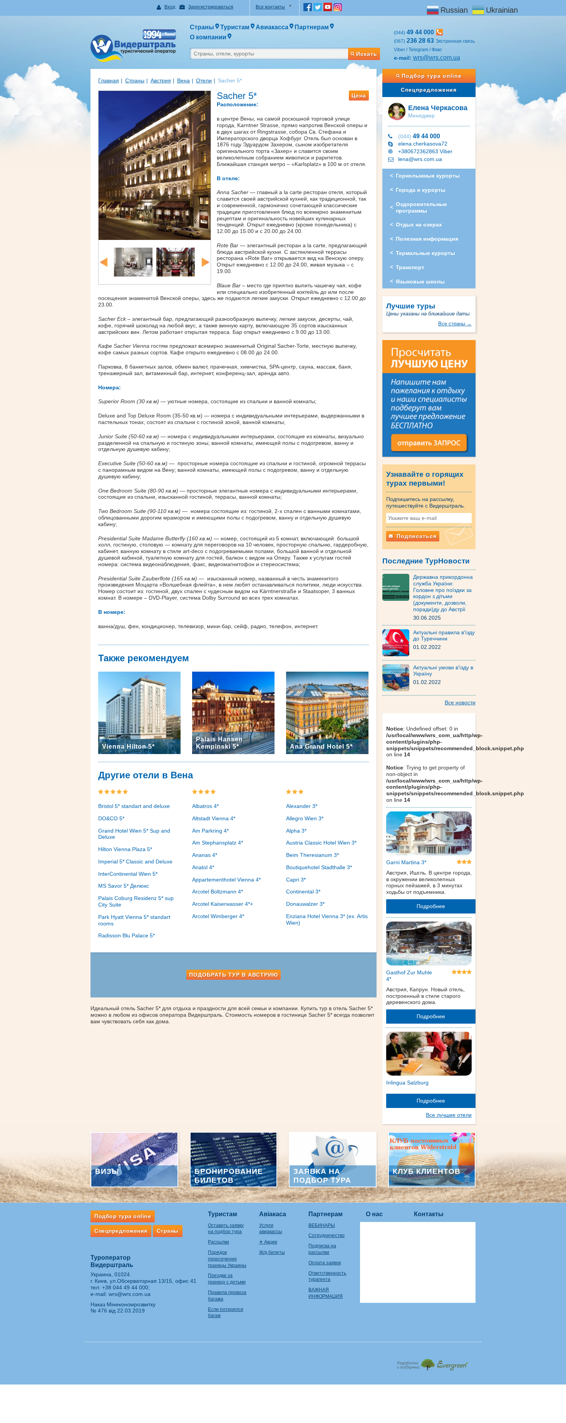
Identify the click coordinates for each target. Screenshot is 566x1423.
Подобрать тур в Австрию (233, 975)
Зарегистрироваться (210, 7)
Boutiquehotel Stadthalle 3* (319, 867)
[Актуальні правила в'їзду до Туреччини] (397, 642)
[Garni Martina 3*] (429, 835)
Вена (183, 80)
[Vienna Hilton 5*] (139, 712)
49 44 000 (419, 136)
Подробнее (431, 906)
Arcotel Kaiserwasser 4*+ (222, 904)
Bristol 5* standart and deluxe (134, 806)
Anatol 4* (203, 867)
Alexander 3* (301, 806)
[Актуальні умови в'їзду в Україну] (397, 677)
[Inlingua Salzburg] (429, 1055)
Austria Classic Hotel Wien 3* (321, 843)
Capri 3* (296, 880)
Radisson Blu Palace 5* (126, 935)
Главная (108, 80)
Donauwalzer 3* (305, 904)
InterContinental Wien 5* (127, 874)
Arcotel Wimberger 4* (218, 916)
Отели (204, 80)
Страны (134, 80)
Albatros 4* (205, 806)
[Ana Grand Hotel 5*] (327, 712)
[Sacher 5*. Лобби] (133, 261)
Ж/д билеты (272, 1252)
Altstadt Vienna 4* (213, 818)
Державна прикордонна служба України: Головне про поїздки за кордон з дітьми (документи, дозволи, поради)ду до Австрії (443, 593)
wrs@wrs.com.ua (436, 57)
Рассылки (218, 1242)
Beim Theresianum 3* (312, 855)
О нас (374, 1214)
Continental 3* (303, 891)
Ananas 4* (204, 855)
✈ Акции (268, 1242)
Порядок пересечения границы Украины (227, 1259)
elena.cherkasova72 (422, 144)
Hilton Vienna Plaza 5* (125, 849)
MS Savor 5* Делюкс (123, 886)
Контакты (429, 1214)
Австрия (161, 80)
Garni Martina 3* (406, 862)
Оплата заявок (324, 1262)
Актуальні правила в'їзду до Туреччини (444, 635)
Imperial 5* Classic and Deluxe (135, 861)
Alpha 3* (296, 831)
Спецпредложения (429, 90)
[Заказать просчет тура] (429, 402)
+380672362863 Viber (425, 151)
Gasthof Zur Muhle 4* (409, 975)
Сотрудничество (326, 1235)
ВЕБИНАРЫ (321, 1225)
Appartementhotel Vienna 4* (226, 880)
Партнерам (325, 1214)
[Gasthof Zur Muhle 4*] (429, 945)
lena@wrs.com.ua (420, 159)
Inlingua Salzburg (407, 1082)
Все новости (460, 702)
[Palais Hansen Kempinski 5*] (233, 712)
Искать (366, 54)
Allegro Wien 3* (304, 818)
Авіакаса (272, 1214)
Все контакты (270, 7)
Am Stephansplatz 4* (217, 843)
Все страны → (455, 324)
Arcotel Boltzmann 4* (217, 891)
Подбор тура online (432, 76)
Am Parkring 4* (210, 831)
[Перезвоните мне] (439, 32)
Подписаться (416, 536)
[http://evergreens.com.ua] (432, 1362)
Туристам (222, 1214)
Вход (169, 7)
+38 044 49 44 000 (125, 1287)
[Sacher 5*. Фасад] (155, 165)
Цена (359, 95)
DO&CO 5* (111, 818)
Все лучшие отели (449, 1115)
